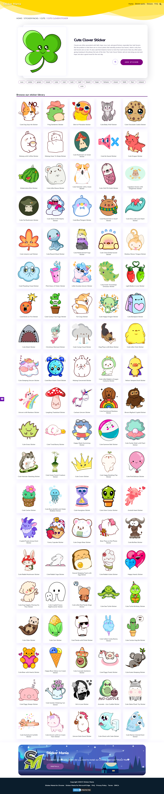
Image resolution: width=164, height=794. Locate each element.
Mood (48, 82)
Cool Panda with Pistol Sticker (82, 640)
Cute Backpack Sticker (135, 317)
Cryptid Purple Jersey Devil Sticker (28, 542)
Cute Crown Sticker (82, 476)
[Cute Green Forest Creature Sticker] (55, 462)
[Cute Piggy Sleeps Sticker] (29, 690)
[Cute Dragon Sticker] (135, 141)
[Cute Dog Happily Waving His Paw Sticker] (29, 592)
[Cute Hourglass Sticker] (82, 496)
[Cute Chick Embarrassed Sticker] (108, 239)
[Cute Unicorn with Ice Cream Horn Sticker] (55, 721)
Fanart (88, 82)
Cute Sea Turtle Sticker (109, 606)
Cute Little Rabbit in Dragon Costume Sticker (108, 380)
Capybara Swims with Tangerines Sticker (135, 188)
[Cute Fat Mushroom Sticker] (29, 205)
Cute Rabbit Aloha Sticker (109, 574)
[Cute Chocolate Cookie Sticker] (135, 111)
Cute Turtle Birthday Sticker (135, 606)
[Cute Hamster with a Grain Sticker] (82, 173)
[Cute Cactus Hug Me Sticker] (135, 626)
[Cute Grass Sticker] (29, 430)
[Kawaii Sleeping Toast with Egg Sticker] (82, 559)
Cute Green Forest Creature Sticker (55, 476)
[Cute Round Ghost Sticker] (55, 239)
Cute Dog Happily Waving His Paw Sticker (28, 606)
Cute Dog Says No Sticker (29, 124)
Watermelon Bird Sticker (28, 188)
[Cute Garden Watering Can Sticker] (55, 689)
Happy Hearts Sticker (135, 574)
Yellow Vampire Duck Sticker (135, 380)
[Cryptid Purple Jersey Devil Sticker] (29, 527)
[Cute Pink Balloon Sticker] (135, 462)
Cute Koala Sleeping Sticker (135, 672)
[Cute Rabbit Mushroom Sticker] (29, 560)
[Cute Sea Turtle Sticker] (108, 592)
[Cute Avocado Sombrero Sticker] (82, 657)
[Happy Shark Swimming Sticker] (82, 430)
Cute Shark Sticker (28, 347)
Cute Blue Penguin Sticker (82, 220)
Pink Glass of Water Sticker (55, 286)
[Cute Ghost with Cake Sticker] (108, 722)
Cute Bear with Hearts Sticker (28, 672)
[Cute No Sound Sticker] (108, 141)
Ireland (141, 82)
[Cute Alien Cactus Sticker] (108, 496)
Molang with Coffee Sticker (28, 156)
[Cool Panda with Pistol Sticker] (82, 626)
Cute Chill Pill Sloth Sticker (108, 188)
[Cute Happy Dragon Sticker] (108, 303)
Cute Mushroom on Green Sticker (82, 156)
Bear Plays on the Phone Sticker (108, 542)
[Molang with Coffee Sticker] (29, 141)
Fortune (106, 82)
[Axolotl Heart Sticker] (135, 496)
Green (39, 82)
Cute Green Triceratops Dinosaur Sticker (109, 285)
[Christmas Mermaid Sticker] (55, 333)
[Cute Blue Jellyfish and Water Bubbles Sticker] (55, 495)
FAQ (93, 785)
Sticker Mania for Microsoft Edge (78, 785)
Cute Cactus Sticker (29, 510)
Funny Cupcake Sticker (55, 542)
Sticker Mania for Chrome (54, 785)
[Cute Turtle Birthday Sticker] (135, 592)
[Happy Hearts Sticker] (135, 560)
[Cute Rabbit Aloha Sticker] (108, 560)
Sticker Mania (12, 4)
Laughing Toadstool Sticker (55, 412)
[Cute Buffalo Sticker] (135, 528)
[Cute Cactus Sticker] (29, 496)
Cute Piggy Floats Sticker (108, 672)
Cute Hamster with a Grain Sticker (82, 188)
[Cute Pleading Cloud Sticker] (29, 271)
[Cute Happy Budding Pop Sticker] (108, 462)
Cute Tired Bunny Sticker (55, 444)
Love (21, 82)
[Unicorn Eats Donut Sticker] (82, 722)
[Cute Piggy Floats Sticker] (108, 658)
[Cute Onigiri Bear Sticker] (82, 528)
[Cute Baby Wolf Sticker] (108, 111)
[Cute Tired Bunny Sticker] (55, 430)
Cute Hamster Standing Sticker (29, 476)
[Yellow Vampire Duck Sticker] (135, 366)
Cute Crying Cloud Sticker (82, 347)
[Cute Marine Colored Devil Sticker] (135, 721)
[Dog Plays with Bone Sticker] (108, 333)
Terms (110, 785)
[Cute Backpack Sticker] (135, 303)
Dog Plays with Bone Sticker (109, 347)
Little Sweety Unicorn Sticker (82, 286)
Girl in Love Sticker (81, 704)
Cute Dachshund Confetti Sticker (29, 736)
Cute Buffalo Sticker (135, 542)
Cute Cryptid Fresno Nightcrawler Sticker (55, 606)
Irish (81, 86)
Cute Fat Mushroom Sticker (28, 220)
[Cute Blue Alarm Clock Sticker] (55, 366)
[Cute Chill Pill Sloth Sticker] (108, 173)
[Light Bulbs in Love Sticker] (135, 271)
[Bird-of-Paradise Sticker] (82, 111)
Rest (64, 82)
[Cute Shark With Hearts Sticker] (55, 205)
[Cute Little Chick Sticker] (135, 333)
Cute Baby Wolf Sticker (108, 124)
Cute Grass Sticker (28, 444)
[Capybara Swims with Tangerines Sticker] (135, 173)
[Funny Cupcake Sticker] (55, 528)
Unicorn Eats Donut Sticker (82, 736)
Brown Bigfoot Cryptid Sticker (135, 412)
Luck (72, 82)
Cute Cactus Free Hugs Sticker (55, 317)
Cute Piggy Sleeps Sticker (29, 704)
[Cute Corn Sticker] (55, 626)
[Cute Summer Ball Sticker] (108, 430)
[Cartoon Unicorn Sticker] (82, 398)
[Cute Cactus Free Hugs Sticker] (55, 303)
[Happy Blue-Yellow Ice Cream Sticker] (55, 657)
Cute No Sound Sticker (108, 156)
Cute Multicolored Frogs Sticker (82, 253)
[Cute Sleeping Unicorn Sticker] (29, 366)
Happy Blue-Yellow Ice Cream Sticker (55, 672)
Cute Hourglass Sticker (82, 510)
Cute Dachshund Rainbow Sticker (109, 412)
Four (132, 82)
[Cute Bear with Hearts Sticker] (29, 658)
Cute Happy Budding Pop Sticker (108, 476)
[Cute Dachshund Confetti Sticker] (29, 721)
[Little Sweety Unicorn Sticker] (82, 271)
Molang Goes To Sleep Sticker (55, 156)
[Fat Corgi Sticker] (82, 303)
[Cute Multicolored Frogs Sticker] (82, 239)
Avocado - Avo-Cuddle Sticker (108, 704)
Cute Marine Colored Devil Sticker (135, 736)
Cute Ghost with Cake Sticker (108, 736)
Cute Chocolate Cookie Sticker (135, 124)
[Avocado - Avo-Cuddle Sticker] (108, 690)
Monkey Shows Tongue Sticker (135, 254)
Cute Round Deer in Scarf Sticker (108, 219)
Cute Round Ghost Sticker (55, 254)
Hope (97, 82)
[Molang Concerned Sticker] (82, 366)
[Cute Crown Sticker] (82, 462)
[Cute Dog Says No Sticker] (29, 111)
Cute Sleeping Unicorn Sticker (28, 380)
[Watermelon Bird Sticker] (29, 173)
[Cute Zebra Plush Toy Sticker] (135, 690)
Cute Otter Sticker (28, 640)
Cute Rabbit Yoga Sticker (55, 574)
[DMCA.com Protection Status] (82, 791)
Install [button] (55, 766)
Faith (124, 82)
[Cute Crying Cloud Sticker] (82, 333)
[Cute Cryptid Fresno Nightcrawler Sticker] (55, 592)
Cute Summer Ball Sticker (109, 444)
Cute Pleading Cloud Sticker (29, 286)
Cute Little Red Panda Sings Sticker (82, 606)
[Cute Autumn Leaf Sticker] (29, 239)
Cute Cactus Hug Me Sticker (135, 640)
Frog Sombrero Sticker (55, 124)
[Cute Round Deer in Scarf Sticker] (108, 205)
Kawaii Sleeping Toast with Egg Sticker (81, 574)
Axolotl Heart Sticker (135, 510)
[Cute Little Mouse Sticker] (55, 173)
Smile (30, 82)
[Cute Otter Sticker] (29, 626)
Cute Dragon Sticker (135, 156)
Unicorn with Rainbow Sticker (29, 412)
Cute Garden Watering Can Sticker (55, 704)
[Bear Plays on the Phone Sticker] (108, 527)
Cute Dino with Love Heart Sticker (135, 219)
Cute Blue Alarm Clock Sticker (55, 380)
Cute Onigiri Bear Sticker (82, 542)
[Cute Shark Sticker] (29, 333)
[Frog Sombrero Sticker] (55, 111)
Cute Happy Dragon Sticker (108, 317)
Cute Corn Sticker (55, 640)
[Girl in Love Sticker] (82, 690)
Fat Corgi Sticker (82, 317)
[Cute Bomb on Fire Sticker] (29, 303)
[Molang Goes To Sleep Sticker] (55, 141)
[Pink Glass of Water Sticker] (55, 271)
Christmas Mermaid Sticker (55, 347)
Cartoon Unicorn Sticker (82, 412)
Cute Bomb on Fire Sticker (29, 317)
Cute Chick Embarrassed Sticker (108, 253)
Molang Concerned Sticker (82, 380)
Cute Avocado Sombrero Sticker (82, 672)
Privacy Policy (101, 785)
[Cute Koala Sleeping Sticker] (135, 658)
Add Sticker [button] (131, 62)
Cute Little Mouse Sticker (55, 188)
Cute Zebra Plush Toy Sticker (135, 704)
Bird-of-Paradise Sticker (82, 124)
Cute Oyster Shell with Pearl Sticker (135, 444)
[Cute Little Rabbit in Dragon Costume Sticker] (108, 366)
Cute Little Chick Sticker (135, 347)
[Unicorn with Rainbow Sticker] (29, 398)
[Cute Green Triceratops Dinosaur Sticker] (108, 271)
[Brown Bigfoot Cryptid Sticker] (135, 398)
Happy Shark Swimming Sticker (82, 444)
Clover (116, 82)
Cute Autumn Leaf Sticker (29, 254)
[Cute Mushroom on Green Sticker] (82, 141)
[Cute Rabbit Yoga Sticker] (55, 560)
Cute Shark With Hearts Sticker (55, 219)
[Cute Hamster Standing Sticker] (29, 462)
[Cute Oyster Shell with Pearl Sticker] (135, 430)
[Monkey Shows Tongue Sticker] (135, 239)
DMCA (116, 785)
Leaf (79, 82)
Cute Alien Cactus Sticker (108, 510)
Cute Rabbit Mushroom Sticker (28, 574)
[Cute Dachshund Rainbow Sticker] (108, 398)
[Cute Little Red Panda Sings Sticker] (82, 592)
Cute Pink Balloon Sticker (135, 476)
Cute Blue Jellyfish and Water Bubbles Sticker (55, 510)
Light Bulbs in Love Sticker (135, 286)
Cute (56, 82)
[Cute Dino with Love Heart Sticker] (135, 205)
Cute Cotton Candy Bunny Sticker (109, 640)
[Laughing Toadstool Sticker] (55, 398)
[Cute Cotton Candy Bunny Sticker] (108, 625)
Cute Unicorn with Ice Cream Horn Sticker (55, 736)
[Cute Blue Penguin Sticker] (82, 205)
